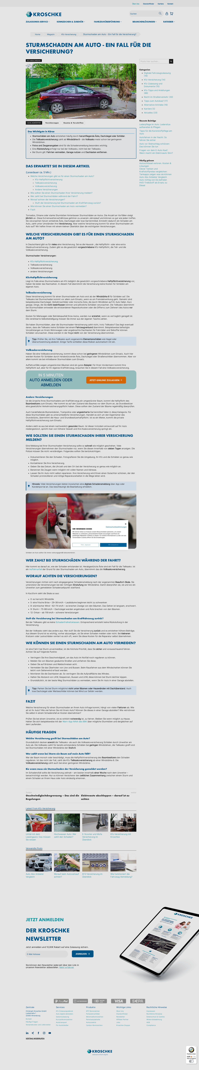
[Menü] (195, 1047)
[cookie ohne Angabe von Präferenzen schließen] (126, 524)
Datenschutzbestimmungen (116, 527)
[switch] (191, 1061)
